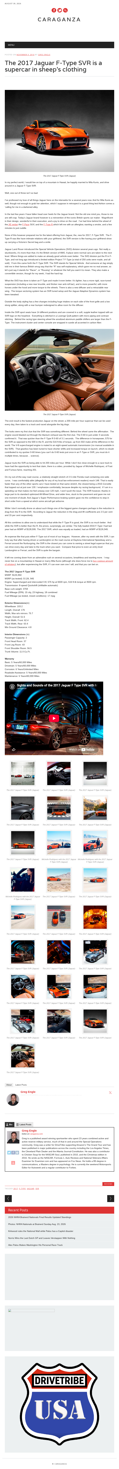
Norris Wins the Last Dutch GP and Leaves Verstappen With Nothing (41, 1238)
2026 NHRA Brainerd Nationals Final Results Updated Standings (39, 1217)
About (9, 1085)
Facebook (54, 10)
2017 (15, 1188)
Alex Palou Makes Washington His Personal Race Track (35, 1245)
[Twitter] (110, 1092)
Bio (10, 1124)
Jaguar (30, 1188)
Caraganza (59, 19)
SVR (37, 1188)
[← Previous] (8, 1198)
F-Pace (25, 224)
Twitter (59, 10)
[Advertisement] (56, 30)
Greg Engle (44, 54)
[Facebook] (13, 1154)
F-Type (22, 1188)
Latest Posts (21, 1085)
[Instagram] (17, 1154)
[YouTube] (13, 1164)
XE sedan (13, 224)
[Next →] (110, 1198)
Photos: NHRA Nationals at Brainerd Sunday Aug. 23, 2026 (37, 1224)
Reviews (108, 1184)
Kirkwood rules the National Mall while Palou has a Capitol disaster (40, 1231)
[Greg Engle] (13, 1109)
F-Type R (48, 224)
